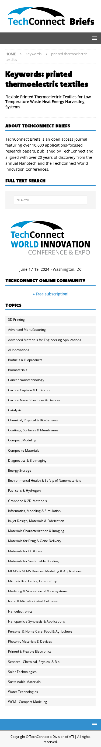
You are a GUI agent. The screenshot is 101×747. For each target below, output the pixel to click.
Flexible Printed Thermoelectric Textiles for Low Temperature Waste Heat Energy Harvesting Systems (48, 101)
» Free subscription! (50, 293)
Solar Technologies (22, 671)
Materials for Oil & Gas (25, 551)
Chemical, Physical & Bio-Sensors (33, 420)
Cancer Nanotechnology (26, 380)
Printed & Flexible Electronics (29, 651)
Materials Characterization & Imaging (36, 530)
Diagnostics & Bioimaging (27, 460)
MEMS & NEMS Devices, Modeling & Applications (45, 571)
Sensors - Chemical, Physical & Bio (34, 661)
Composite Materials (23, 450)
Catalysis (15, 410)
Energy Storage (19, 470)
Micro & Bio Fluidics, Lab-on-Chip (32, 581)
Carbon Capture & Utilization (29, 390)
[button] (94, 38)
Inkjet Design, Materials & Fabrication (36, 520)
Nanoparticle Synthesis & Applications (36, 621)
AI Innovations (18, 350)
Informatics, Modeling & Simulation (34, 510)
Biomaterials (17, 370)
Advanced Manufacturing (27, 329)
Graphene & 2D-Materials (27, 500)
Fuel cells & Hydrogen (24, 490)
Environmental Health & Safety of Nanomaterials (44, 480)
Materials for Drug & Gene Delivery (34, 540)
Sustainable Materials (24, 681)
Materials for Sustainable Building (33, 561)
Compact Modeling (22, 440)
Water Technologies (23, 691)
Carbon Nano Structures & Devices (34, 400)
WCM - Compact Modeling (27, 701)
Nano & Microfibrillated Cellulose (33, 601)
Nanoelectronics (20, 611)
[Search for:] (50, 200)
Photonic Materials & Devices (30, 641)
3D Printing (16, 319)
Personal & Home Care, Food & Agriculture (40, 631)
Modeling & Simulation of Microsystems (38, 591)
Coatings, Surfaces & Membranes (33, 430)
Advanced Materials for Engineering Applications (44, 340)
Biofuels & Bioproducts (25, 360)
